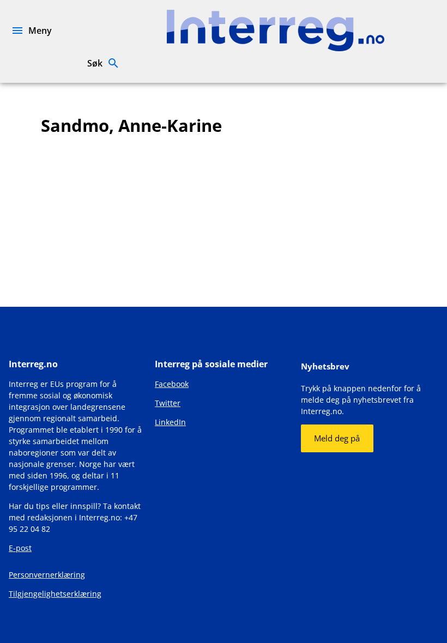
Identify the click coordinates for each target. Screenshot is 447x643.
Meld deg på (337, 438)
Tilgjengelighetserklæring (55, 594)
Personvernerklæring (47, 574)
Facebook (172, 384)
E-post (20, 548)
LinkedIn (170, 422)
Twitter (167, 403)
